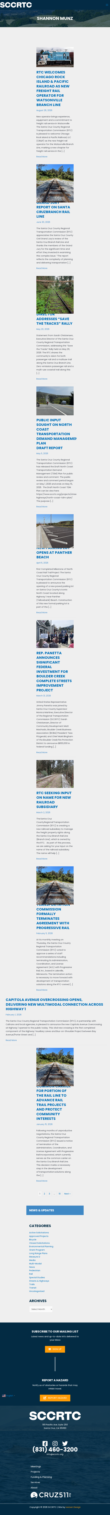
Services (35, 1482)
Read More (41, 156)
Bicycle (32, 1239)
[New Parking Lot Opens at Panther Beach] (55, 531)
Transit (32, 1287)
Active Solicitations (39, 1232)
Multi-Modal (35, 1263)
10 (60, 1193)
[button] (45, 1443)
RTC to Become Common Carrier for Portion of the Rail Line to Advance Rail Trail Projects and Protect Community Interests (53, 1100)
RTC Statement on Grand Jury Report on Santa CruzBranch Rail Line (54, 207)
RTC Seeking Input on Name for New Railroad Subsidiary (54, 799)
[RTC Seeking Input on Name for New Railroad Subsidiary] (55, 773)
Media (32, 1260)
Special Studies (37, 1277)
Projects (35, 1471)
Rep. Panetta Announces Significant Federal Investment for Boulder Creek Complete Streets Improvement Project (54, 672)
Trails (32, 1284)
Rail (31, 1273)
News (32, 1267)
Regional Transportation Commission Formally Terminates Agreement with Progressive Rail (53, 913)
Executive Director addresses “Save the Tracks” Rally (54, 316)
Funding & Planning (41, 1477)
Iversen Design (73, 1507)
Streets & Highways (39, 1280)
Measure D (34, 1256)
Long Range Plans (38, 1253)
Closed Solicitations (39, 1243)
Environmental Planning (41, 1246)
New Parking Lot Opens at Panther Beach (54, 552)
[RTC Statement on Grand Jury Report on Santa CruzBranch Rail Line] (55, 183)
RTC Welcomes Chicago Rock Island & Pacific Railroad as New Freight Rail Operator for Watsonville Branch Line (52, 88)
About (34, 1487)
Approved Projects (38, 1236)
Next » (67, 1193)
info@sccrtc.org (55, 1454)
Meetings (36, 1466)
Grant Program (37, 1249)
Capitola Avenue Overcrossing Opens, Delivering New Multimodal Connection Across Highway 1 (54, 1004)
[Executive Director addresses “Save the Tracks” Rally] (55, 294)
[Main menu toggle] (107, 5)
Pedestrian (34, 1270)
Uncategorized (36, 1291)
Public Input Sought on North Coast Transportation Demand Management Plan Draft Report (58, 434)
